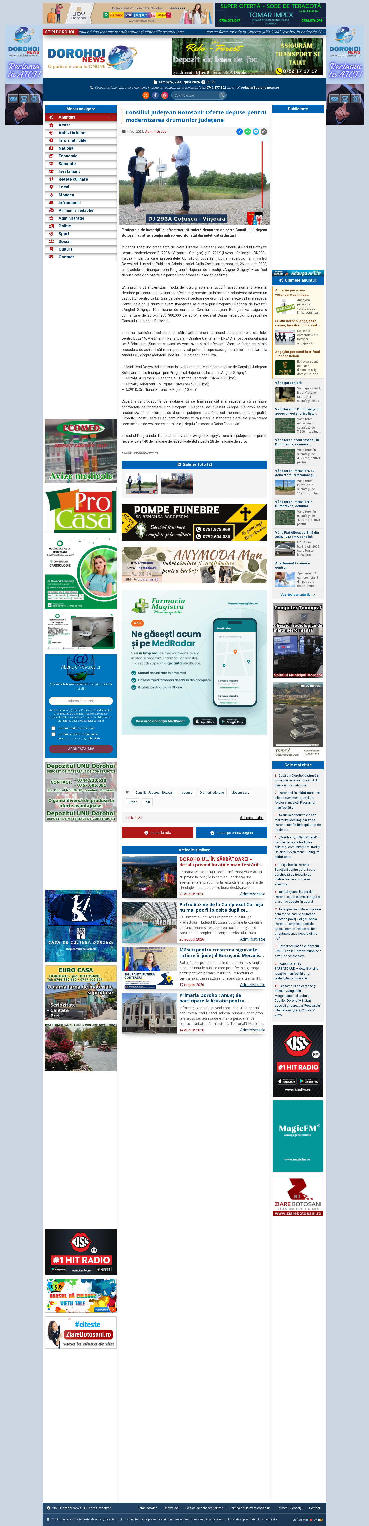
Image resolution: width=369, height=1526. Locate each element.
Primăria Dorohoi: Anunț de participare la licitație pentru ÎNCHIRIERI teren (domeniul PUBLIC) (220, 998)
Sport (64, 233)
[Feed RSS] (145, 95)
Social (64, 241)
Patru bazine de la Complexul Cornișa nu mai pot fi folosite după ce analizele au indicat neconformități (221, 907)
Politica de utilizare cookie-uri (250, 1508)
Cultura (66, 249)
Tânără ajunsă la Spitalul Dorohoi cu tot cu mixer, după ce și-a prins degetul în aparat (298, 896)
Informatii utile (73, 140)
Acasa (64, 125)
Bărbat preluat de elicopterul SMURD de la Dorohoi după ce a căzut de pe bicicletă (298, 951)
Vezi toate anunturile (296, 594)
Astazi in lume (72, 132)
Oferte (132, 802)
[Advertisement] (81, 340)
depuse (187, 792)
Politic (65, 226)
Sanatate (67, 163)
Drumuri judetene (212, 792)
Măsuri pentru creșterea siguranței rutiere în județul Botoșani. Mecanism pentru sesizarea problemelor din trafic (221, 952)
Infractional (70, 202)
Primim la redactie (76, 210)
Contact (66, 257)
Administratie (71, 218)
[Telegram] (256, 131)
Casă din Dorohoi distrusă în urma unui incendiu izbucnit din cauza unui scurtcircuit (297, 780)
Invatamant (69, 171)
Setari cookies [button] (147, 1508)
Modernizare (240, 792)
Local (64, 187)
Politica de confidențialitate (204, 1508)
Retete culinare (73, 179)
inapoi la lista (161, 833)
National (66, 148)
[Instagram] (164, 95)
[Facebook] (155, 95)
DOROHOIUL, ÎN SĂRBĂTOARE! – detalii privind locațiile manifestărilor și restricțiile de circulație (148, 32)
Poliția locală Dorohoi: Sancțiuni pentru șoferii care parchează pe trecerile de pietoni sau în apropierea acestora (295, 874)
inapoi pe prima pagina (235, 833)
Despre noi (171, 1508)
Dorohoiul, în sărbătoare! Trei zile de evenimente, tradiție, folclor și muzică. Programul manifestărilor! (297, 800)
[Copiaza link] (264, 131)
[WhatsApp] (247, 131)
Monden (66, 195)
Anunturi (66, 117)
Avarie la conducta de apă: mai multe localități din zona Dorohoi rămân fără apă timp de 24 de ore (298, 822)
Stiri (147, 802)
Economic (68, 156)
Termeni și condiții (289, 1508)
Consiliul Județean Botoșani (154, 792)
